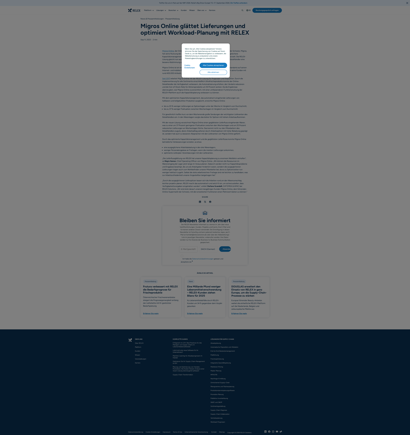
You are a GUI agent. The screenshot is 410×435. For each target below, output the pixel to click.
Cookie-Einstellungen (189, 66)
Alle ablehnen (213, 72)
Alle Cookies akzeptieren (213, 65)
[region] (206, 60)
